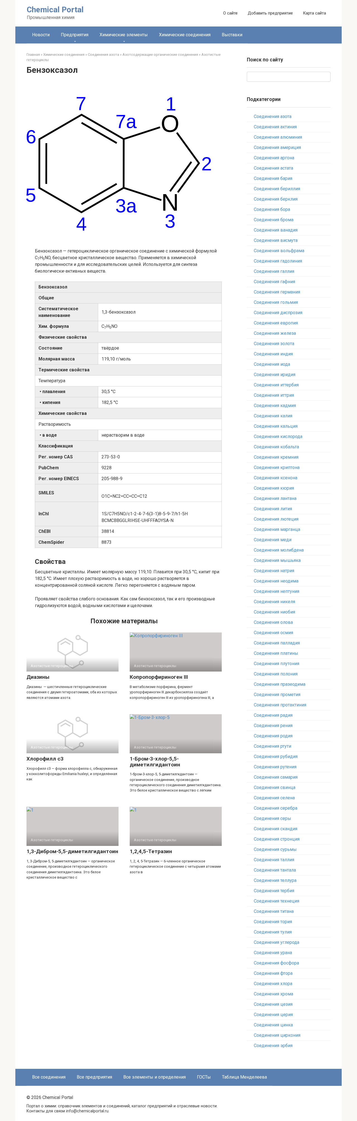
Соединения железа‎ (275, 333)
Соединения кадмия (275, 405)
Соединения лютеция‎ (276, 519)
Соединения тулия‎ (273, 932)
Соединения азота (272, 116)
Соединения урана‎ (273, 952)
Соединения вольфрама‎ (279, 250)
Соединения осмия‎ (273, 632)
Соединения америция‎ (277, 147)
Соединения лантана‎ (275, 498)
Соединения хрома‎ (273, 994)
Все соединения (49, 1077)
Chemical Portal (55, 9)
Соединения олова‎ (273, 622)
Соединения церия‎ (273, 1014)
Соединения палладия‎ (277, 643)
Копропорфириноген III (159, 677)
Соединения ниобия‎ (274, 612)
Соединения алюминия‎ (278, 137)
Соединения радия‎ (273, 715)
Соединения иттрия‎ (274, 395)
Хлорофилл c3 (45, 759)
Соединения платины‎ (276, 653)
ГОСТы (204, 1077)
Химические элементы (124, 34)
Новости (41, 34)
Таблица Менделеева (244, 1077)
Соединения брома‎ (273, 219)
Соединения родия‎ (273, 735)
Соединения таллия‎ (274, 859)
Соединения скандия (275, 828)
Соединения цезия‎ (273, 1004)
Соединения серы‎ (272, 818)
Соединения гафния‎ (274, 281)
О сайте (230, 13)
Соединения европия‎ (276, 323)
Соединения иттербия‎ (276, 385)
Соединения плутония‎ (276, 663)
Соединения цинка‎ (273, 1025)
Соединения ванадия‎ (276, 230)
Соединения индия (273, 354)
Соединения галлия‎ (274, 271)
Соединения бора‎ (272, 209)
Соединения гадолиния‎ (278, 261)
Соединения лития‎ (273, 508)
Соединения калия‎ (273, 415)
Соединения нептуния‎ (276, 591)
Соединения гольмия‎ (276, 302)
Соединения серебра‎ (275, 808)
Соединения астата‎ (273, 168)
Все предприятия (94, 1077)
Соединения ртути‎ (272, 746)
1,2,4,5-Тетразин (151, 851)
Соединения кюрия (274, 488)
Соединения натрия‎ (274, 570)
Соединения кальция (276, 426)
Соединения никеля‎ (274, 601)
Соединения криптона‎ (277, 467)
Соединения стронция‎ (277, 839)
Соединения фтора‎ (273, 973)
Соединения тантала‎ (275, 870)
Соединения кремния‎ (276, 457)
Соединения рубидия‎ (276, 756)
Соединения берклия (276, 199)
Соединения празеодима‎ (279, 684)
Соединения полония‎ (276, 674)
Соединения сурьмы (275, 849)
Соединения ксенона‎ (275, 477)
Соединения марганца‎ (277, 529)
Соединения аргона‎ (274, 157)
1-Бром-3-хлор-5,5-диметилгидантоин (155, 762)
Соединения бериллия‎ (277, 188)
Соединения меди (272, 539)
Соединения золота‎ (274, 343)
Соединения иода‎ (272, 364)
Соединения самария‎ (276, 777)
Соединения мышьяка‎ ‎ (278, 560)
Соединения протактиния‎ (280, 705)
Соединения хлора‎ (273, 983)
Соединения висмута (276, 240)
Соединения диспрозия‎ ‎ (278, 312)
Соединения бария (273, 178)
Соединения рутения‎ (275, 766)
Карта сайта (314, 13)
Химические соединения (185, 34)
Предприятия (74, 34)
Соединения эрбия (273, 1045)
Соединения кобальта (276, 446)
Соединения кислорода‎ (278, 436)
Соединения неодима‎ (276, 581)
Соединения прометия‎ (277, 694)
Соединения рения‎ (273, 725)
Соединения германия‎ (277, 292)
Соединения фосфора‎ (276, 963)
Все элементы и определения (154, 1077)
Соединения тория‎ (273, 921)
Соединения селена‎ (274, 797)
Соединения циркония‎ (277, 1035)
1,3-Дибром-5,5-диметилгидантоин (72, 851)
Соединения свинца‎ (274, 787)
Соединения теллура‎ (275, 880)
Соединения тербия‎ (274, 890)
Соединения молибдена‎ (279, 550)
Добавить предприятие (270, 13)
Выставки (232, 34)
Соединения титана (274, 911)
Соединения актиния (275, 126)
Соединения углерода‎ (276, 942)
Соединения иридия (274, 374)
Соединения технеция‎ (276, 901)
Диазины (37, 677)
